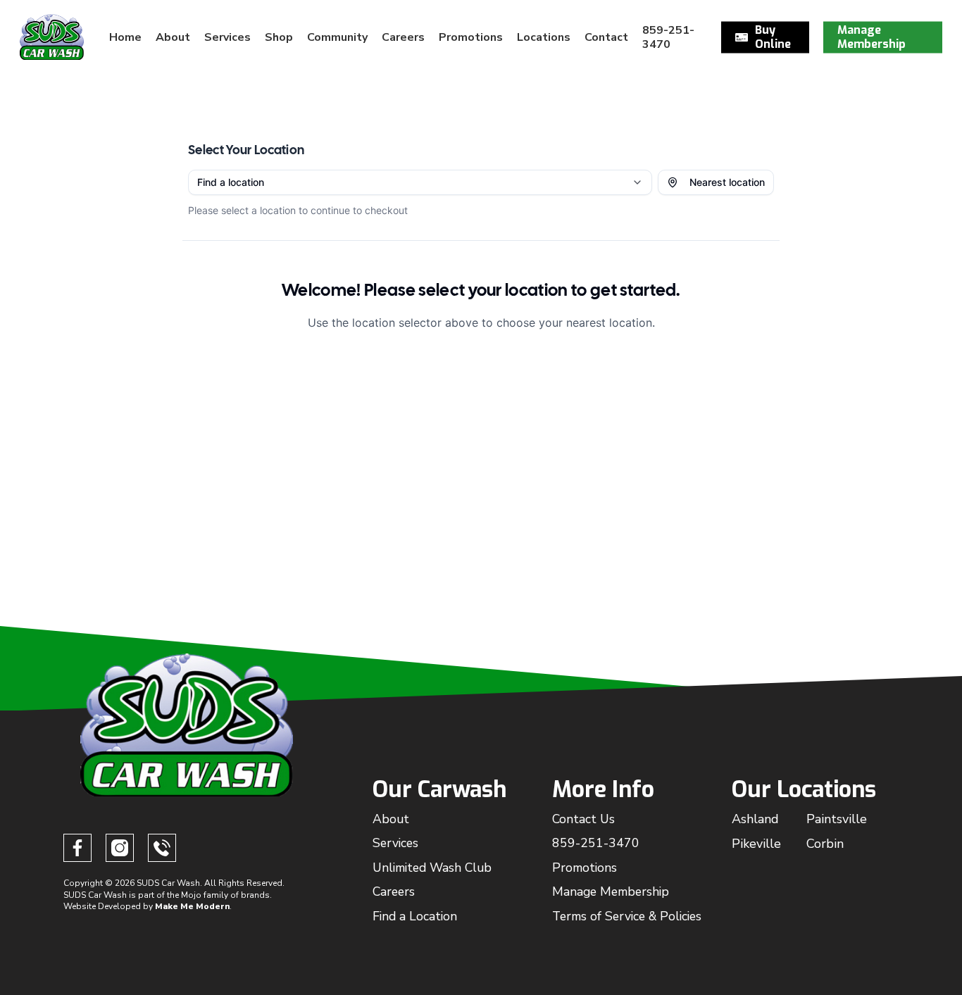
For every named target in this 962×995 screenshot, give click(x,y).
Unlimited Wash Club (432, 867)
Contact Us (583, 819)
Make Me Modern (192, 906)
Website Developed (102, 906)
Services (395, 842)
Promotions (584, 867)
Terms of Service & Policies (626, 916)
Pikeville (756, 843)
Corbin (825, 843)
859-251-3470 (595, 842)
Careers (394, 891)
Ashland (755, 819)
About (391, 819)
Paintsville (836, 819)
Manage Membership (610, 891)
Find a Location (415, 916)
